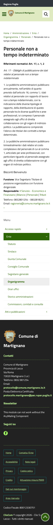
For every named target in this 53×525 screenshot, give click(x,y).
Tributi (43, 195)
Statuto (12, 244)
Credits (9, 480)
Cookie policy (26, 471)
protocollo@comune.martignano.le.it (24, 388)
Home (6, 33)
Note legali (30, 461)
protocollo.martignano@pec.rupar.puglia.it (28, 395)
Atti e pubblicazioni (15, 312)
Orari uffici (13, 289)
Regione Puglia (11, 4)
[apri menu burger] (4, 14)
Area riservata (12, 498)
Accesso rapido (13, 229)
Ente (34, 33)
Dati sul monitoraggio (16, 489)
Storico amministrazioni (20, 297)
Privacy (9, 471)
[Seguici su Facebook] (6, 433)
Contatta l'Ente (26, 452)
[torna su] (45, 517)
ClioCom (8, 515)
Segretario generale (18, 274)
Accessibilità (12, 461)
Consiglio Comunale (18, 266)
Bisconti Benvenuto (15, 172)
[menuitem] (6, 33)
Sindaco (12, 251)
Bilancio (21, 195)
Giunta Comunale (17, 259)
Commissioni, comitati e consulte (25, 304)
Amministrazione (20, 33)
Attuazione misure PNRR (32, 480)
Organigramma (11, 37)
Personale (26, 37)
